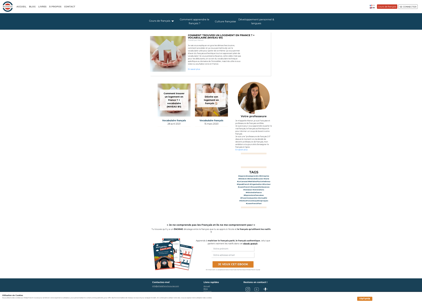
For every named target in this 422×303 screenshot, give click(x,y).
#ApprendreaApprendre (248, 176)
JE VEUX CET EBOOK (233, 264)
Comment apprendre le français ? (194, 21)
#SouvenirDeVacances (259, 187)
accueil (207, 286)
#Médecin (242, 179)
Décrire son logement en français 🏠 (211, 100)
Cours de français (387, 6)
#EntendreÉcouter (255, 179)
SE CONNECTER (408, 6)
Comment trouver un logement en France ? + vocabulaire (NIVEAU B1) (221, 36)
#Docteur (266, 184)
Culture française (225, 21)
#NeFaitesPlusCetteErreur (259, 182)
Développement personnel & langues (256, 21)
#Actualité (262, 198)
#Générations (258, 190)
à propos (207, 291)
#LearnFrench (244, 187)
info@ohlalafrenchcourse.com (165, 286)
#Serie (266, 179)
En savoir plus (194, 69)
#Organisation (256, 184)
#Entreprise (264, 176)
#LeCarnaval (242, 182)
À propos (55, 6)
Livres (42, 6)
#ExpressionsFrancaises (254, 195)
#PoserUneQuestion (249, 198)
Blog (32, 6)
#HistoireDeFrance (254, 192)
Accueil (21, 6)
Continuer (364, 299)
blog (206, 289)
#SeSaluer (247, 190)
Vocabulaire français (174, 120)
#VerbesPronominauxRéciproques (253, 201)
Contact (69, 6)
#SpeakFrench (243, 184)
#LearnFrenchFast (254, 203)
